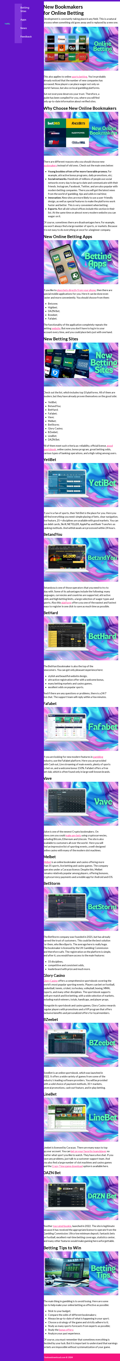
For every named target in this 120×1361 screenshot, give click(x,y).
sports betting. (80, 76)
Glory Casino (50, 980)
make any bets (73, 835)
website (56, 328)
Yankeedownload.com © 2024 (58, 1357)
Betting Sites (24, 9)
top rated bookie (62, 1226)
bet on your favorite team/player (88, 1151)
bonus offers (66, 1329)
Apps (23, 19)
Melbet (47, 862)
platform (66, 602)
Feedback (26, 36)
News (23, 28)
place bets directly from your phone (76, 290)
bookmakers (50, 165)
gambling (98, 756)
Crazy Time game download (67, 1166)
